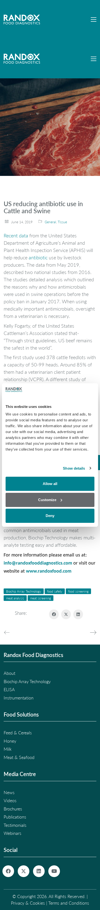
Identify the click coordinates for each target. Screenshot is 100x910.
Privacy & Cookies (28, 903)
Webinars (12, 833)
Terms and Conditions (68, 903)
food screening (78, 591)
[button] (93, 19)
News (9, 792)
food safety (54, 591)
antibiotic (38, 257)
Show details (74, 468)
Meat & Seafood (19, 757)
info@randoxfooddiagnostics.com (38, 563)
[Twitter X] (66, 614)
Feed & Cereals (18, 733)
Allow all (50, 484)
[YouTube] (54, 871)
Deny (50, 516)
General (50, 222)
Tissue (62, 222)
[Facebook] (54, 614)
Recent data (16, 235)
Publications (15, 817)
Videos (10, 800)
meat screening (40, 598)
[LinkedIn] (78, 614)
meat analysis (15, 598)
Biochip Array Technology (23, 591)
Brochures (13, 809)
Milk (8, 749)
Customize (47, 500)
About (9, 673)
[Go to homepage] (22, 19)
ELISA (9, 689)
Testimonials (15, 825)
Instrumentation (18, 698)
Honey (10, 741)
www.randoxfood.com (48, 571)
